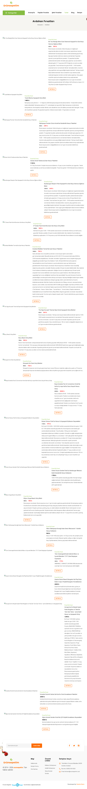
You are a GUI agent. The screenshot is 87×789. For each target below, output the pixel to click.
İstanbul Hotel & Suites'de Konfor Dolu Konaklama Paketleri (58, 694)
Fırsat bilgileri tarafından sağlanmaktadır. (22, 784)
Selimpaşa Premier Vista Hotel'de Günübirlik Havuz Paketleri (57, 123)
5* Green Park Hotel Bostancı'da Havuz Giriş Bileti (48, 226)
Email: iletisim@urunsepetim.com (71, 771)
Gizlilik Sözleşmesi (50, 768)
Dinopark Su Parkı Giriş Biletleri (32, 363)
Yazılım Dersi (80, 784)
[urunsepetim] (11, 5)
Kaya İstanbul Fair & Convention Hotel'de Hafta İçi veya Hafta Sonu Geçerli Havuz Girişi (67, 386)
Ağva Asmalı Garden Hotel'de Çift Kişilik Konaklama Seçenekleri (62, 717)
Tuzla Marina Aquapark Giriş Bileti (35, 98)
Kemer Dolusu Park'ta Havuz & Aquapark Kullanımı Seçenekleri (61, 421)
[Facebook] (69, 746)
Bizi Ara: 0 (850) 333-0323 (68, 768)
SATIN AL (52, 89)
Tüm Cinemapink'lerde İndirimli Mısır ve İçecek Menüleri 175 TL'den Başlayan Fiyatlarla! (67, 556)
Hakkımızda (34, 763)
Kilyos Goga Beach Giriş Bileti (33, 498)
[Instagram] (79, 746)
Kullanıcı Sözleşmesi (50, 765)
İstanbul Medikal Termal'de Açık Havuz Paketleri (47, 249)
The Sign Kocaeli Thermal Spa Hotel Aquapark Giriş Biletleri (56, 310)
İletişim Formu (35, 766)
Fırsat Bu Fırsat (52, 39)
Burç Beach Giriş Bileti (25, 338)
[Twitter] (74, 746)
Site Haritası (34, 769)
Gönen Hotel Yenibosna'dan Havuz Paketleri (44, 161)
